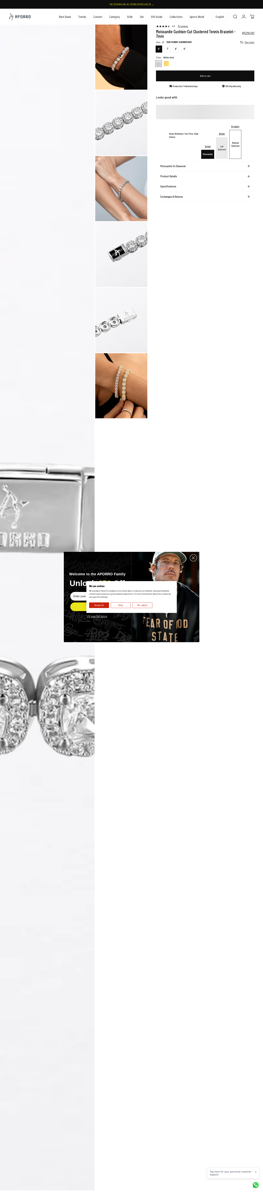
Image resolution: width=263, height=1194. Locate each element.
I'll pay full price (97, 616)
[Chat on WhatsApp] (255, 1185)
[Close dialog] (193, 558)
